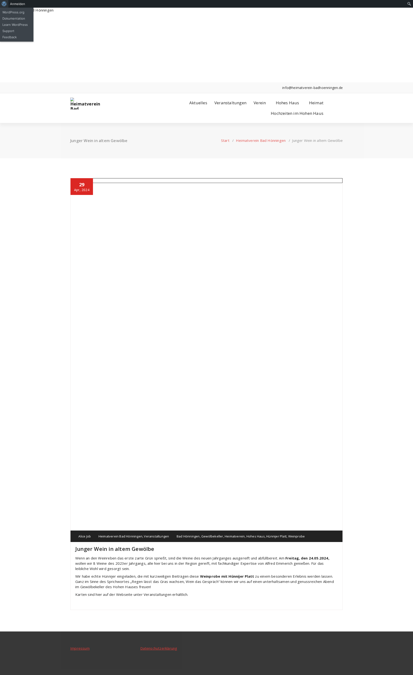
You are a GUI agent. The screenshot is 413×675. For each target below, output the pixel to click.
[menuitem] (4, 4)
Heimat (316, 102)
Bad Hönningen (188, 536)
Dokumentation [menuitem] (13, 18)
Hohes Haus (287, 102)
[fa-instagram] (78, 87)
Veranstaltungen (230, 102)
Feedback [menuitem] (9, 37)
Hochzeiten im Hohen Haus (297, 113)
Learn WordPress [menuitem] (15, 25)
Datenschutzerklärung (158, 648)
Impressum (80, 648)
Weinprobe (296, 536)
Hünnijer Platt (276, 536)
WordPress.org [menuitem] (13, 12)
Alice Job (84, 536)
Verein (260, 102)
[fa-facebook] (71, 87)
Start (225, 140)
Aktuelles (198, 102)
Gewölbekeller (212, 536)
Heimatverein (235, 536)
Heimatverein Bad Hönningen (261, 140)
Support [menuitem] (8, 31)
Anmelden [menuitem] (17, 4)
